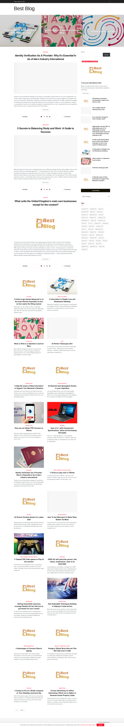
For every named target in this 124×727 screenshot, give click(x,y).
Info (84, 229)
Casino (85, 217)
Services (29, 470)
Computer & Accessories (89, 61)
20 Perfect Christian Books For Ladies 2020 (29, 518)
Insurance (29, 601)
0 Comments (67, 116)
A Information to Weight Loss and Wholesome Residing (62, 300)
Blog (92, 211)
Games (98, 223)
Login (90, 229)
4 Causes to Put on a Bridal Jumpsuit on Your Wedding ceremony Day (29, 691)
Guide (105, 223)
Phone (84, 235)
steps (84, 240)
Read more (46, 109)
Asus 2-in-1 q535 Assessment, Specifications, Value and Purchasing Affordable (62, 430)
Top (105, 240)
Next (22, 710)
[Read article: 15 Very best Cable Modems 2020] (95, 70)
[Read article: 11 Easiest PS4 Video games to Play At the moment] (29, 544)
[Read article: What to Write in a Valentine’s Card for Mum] (29, 328)
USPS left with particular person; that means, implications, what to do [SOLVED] (62, 561)
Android (93, 209)
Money (93, 232)
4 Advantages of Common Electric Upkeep (29, 649)
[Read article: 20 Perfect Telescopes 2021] (62, 328)
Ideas (91, 226)
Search (83, 52)
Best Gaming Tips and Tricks (62, 470)
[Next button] (122, 31)
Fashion (29, 688)
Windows (93, 246)
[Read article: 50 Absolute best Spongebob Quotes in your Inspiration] (62, 370)
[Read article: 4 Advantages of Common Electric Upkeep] (29, 633)
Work (101, 246)
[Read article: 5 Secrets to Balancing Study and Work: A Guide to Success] (45, 151)
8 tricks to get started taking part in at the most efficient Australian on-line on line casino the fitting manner (29, 301)
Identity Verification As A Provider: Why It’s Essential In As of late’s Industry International (45, 57)
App (101, 209)
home (84, 226)
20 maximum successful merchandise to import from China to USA (100, 100)
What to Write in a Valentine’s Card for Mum (29, 344)
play (91, 235)
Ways (98, 243)
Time (91, 240)
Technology (29, 383)
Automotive (24, 27)
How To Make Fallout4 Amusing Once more (98, 108)
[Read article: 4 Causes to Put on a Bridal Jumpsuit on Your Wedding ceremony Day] (29, 675)
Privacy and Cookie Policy (88, 725)
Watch (91, 243)
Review (85, 237)
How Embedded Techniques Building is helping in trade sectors (62, 605)
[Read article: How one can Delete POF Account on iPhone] (29, 412)
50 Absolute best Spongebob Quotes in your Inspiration (62, 387)
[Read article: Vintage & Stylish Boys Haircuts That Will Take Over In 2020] (62, 633)
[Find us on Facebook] (109, 1)
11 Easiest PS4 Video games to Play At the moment (29, 560)
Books (29, 514)
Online (101, 232)
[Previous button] (1, 31)
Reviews (62, 425)
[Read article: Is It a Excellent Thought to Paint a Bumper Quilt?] (86, 119)
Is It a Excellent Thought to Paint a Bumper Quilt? (24, 31)
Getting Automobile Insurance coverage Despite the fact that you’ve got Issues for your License (29, 606)
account (85, 209)
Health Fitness (62, 296)
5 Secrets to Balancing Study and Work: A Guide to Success (45, 130)
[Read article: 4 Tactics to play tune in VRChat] (62, 457)
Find (84, 223)
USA (84, 243)
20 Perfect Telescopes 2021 (62, 343)
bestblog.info (105, 722)
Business (93, 214)
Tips (98, 240)
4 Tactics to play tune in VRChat (62, 472)
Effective (101, 220)
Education (45, 124)
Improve (99, 226)
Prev (16, 710)
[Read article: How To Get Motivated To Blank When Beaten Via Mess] (62, 501)
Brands (85, 214)
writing (84, 249)
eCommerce (66, 23)
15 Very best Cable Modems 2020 (91, 83)
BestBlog (25, 116)
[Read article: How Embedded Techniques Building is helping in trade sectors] (62, 588)
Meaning (85, 232)
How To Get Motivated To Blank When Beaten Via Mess (62, 518)
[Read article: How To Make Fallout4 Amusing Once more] (86, 110)
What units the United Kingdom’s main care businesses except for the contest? (45, 202)
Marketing (62, 688)
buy (62, 341)
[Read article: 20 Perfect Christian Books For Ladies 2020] (29, 501)
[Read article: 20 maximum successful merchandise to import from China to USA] (86, 101)
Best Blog (24, 8)
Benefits (85, 211)
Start (101, 237)
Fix (90, 223)
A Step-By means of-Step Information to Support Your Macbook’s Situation (28, 387)
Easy (93, 220)
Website (85, 246)
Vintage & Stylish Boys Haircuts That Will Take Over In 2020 (62, 649)
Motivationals (62, 383)
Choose (93, 217)
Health (45, 197)
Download (85, 220)
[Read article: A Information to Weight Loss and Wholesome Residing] (62, 283)
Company (101, 217)
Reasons (99, 235)
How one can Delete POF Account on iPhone (29, 429)
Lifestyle (29, 341)
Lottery (107, 25)
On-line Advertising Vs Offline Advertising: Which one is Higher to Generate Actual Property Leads (62, 692)
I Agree (100, 725)
